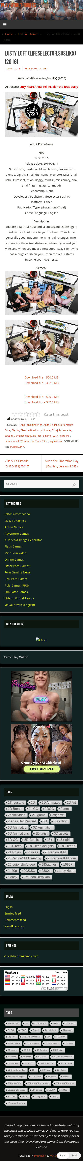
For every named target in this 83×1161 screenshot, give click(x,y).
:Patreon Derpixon (37, 877)
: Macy (12, 877)
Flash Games (13, 546)
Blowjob (56, 430)
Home (9, 34)
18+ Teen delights (41, 846)
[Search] (74, 485)
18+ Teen (15, 846)
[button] (69, 1155)
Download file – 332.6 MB (42, 383)
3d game (27, 1057)
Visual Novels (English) (20, 605)
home (48, 435)
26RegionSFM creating (24, 858)
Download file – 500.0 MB (42, 377)
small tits (29, 441)
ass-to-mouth (65, 425)
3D (45, 821)
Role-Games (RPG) (17, 585)
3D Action (60, 821)
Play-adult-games (18, 5)
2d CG (33, 808)
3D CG (13, 839)
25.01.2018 (13, 68)
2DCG (49, 809)
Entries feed (13, 913)
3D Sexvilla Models (16, 1070)
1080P (68, 864)
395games (49, 864)
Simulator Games (16, 592)
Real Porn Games (28, 34)
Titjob (45, 441)
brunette (67, 430)
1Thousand (16, 802)
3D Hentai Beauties (63, 1057)
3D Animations (18, 833)
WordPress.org (14, 926)
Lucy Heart (59, 435)
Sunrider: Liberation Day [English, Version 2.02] (61, 463)
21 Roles (14, 852)
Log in (9, 907)
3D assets (61, 833)
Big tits (15, 430)
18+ (49, 839)
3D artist (41, 833)
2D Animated (51, 802)
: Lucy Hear (65, 870)
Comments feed (15, 920)
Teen (38, 441)
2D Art (71, 802)
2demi (65, 808)
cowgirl (9, 435)
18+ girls (65, 839)
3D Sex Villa (66, 1063)
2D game (39, 815)
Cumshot (19, 435)
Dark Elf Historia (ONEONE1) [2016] (17, 463)
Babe (7, 430)
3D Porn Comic (47, 1063)
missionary (11, 441)
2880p (46, 870)
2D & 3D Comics (15, 521)
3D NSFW (28, 1063)
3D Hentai (42, 1057)
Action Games (14, 527)
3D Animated (17, 827)
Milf (68, 435)
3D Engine (58, 1050)
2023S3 (29, 870)
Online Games (14, 559)
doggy (28, 435)
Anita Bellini (50, 425)
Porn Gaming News (17, 572)
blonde (47, 430)
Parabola (40, 1156)
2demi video (16, 815)
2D (33, 802)
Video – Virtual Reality (19, 598)
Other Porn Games (17, 566)
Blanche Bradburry (31, 430)
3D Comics (32, 839)
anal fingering (34, 425)
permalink (17, 447)
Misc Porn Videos (16, 553)
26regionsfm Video (21, 864)
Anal (23, 425)
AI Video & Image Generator (23, 540)
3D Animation (42, 827)
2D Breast (15, 808)
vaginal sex (56, 441)
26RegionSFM (55, 852)
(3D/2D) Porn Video (17, 514)
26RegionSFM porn (62, 858)
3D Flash (12, 1057)
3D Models (13, 1063)
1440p (12, 870)
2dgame (58, 815)
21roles (32, 852)
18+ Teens (67, 846)
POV (20, 441)
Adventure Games (17, 533)
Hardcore (38, 435)
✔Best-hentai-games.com (21, 956)
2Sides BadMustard (22, 821)
